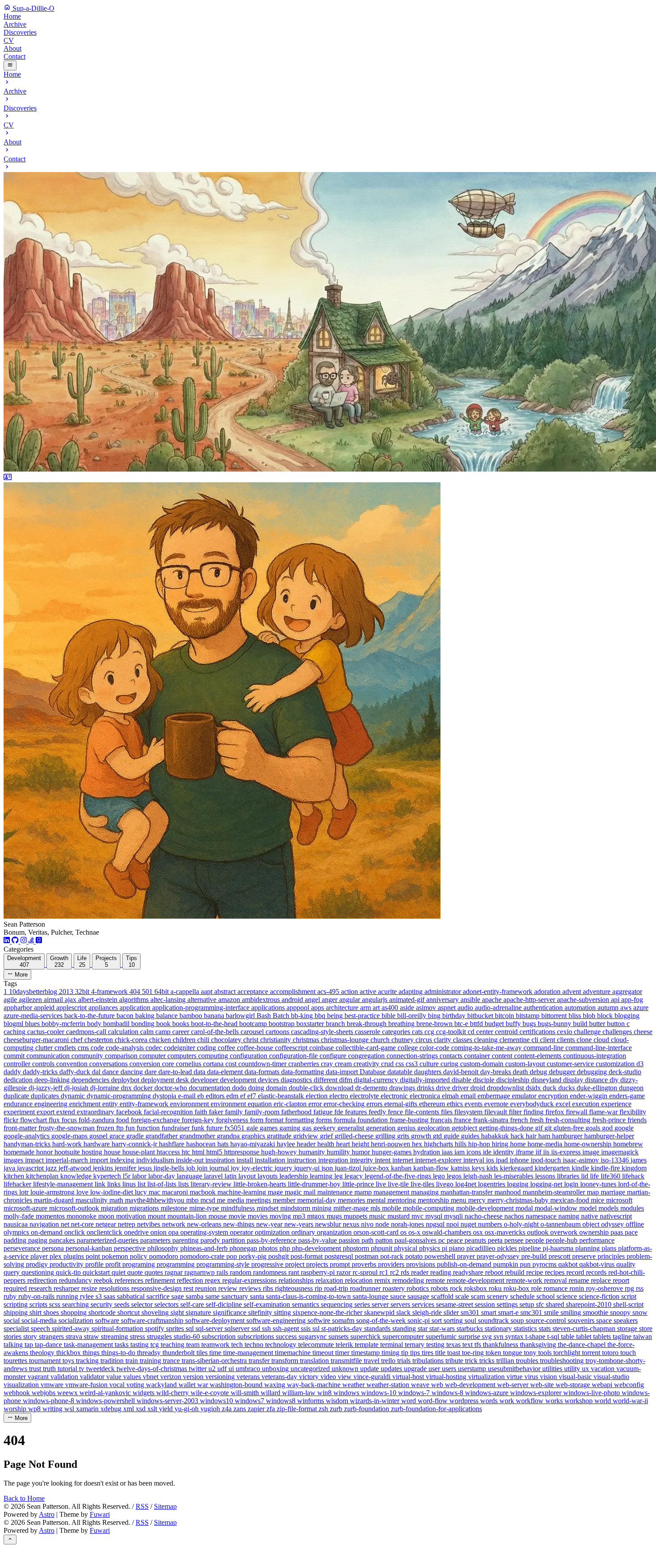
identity (504, 1152)
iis (547, 1152)
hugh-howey (280, 1152)
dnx (127, 1088)
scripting (16, 1304)
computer (153, 1055)
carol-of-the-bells (216, 1031)
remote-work (525, 1280)
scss (55, 1304)
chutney (403, 1039)
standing (405, 1328)
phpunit (382, 1248)
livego (445, 1184)
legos (455, 1176)
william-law (299, 1392)
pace (631, 1232)
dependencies (91, 1080)
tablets (603, 1336)
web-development (471, 1384)
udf (222, 1368)
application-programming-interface (201, 1007)
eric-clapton (291, 1104)
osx (479, 1232)
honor (45, 1152)
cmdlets (66, 1047)
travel (372, 1360)
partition (234, 1240)
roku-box (517, 1288)
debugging (593, 1072)
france (463, 1120)
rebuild (515, 1272)
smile (552, 1312)
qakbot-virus (597, 1264)
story (31, 1336)
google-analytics (27, 1136)
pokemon (116, 1256)
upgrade (416, 1368)
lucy (142, 1192)
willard (271, 1392)
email (469, 1096)
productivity (67, 1264)
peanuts (476, 1240)
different (326, 1080)
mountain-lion (187, 1216)
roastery (394, 1288)
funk (198, 1128)
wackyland (162, 1384)
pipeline (531, 1248)
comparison (122, 1055)
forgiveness (233, 1120)
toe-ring (474, 1352)
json (328, 1168)
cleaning (486, 1039)
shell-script (628, 1304)
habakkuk (496, 1136)
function (149, 1128)
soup (518, 1320)
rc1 (384, 1272)
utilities (553, 1368)
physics (430, 1248)
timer (343, 1352)
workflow (530, 1400)
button (617, 1023)
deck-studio (625, 1072)
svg (488, 1336)
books (181, 1023)
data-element (226, 1072)
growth (422, 1136)
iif (539, 1152)
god (608, 1128)
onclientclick (105, 1232)
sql (190, 1328)
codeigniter (180, 1047)
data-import (343, 1072)
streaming (115, 1336)
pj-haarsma (559, 1248)
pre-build (534, 1256)
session (486, 1304)
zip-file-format (298, 1408)
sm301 (471, 1312)
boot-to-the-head (215, 1023)
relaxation (330, 1280)
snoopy (621, 1312)
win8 (325, 1392)
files (447, 1112)
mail (310, 1192)
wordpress (464, 1400)
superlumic (442, 1336)
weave (421, 1384)
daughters (428, 1072)
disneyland (547, 1080)
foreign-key (199, 1120)
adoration (548, 991)
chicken (161, 1039)
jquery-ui (307, 1168)
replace (602, 1280)
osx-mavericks (506, 1232)
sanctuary (235, 1296)
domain (277, 1088)
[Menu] (10, 65)
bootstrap (282, 1023)
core (169, 1064)
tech (238, 1344)
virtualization (487, 1376)
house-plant (139, 1152)
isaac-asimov (582, 1160)
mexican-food (570, 1200)
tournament (45, 1360)
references (130, 1280)
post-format (307, 1256)
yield (166, 1408)
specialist (17, 1328)
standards (378, 1328)
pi (445, 1248)
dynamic (74, 1096)
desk (183, 1080)
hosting (93, 1152)
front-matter (21, 1128)
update (370, 1368)
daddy (13, 1072)
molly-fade (20, 1216)
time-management (249, 1352)
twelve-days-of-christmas (152, 1368)
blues (33, 1023)
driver (461, 1088)
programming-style (223, 1264)
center (485, 1031)
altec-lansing (168, 999)
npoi (453, 1224)
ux (586, 1368)
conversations (109, 1064)
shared (556, 1304)
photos (269, 1248)
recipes (555, 1272)
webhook (18, 1392)
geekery (325, 1128)
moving (281, 1216)
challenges (618, 1031)
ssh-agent (287, 1328)
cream (344, 1064)
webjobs (44, 1392)
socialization (76, 1320)
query (12, 1272)
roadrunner (366, 1288)
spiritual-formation (118, 1328)
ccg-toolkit (452, 1031)
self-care (193, 1304)
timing (391, 1352)
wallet (188, 1384)
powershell (440, 1256)
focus (70, 1120)
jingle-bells (170, 1168)
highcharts (439, 1144)
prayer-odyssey (499, 1256)
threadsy (149, 1352)
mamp (364, 1192)
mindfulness (239, 1208)
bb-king (303, 1015)
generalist (351, 1128)
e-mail (187, 1096)
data (200, 1072)
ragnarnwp (200, 1272)
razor (344, 1272)
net (66, 1224)
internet (403, 1160)
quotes (155, 1272)
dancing (132, 1072)
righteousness (295, 1288)
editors (216, 1096)
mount (157, 1216)
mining (322, 1208)
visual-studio (611, 1376)
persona (54, 1248)
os (404, 1232)
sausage (419, 1296)
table (568, 1336)
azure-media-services (34, 1015)
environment (229, 1104)
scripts (39, 1304)
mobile (392, 1208)
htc (187, 1152)
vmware (53, 1384)
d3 (640, 1064)
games (269, 1128)
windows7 (250, 1400)
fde (339, 1112)
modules (632, 1208)
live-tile (399, 1184)
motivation (132, 1216)
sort (438, 1320)
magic (294, 1192)
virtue (515, 1376)
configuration (249, 1055)
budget (495, 1023)
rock (457, 1288)
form (257, 1120)
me (222, 1200)
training (151, 1360)
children (185, 1039)
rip (319, 1288)
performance (596, 1240)
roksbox (476, 1288)
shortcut (129, 1312)
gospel (99, 1136)
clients (567, 1039)
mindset (268, 1208)
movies (259, 1216)
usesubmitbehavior (515, 1368)
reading (441, 1272)
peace (456, 1240)
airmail (54, 999)
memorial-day (317, 1200)
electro (339, 1096)
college (408, 1047)
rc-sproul (366, 1272)
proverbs (365, 1264)
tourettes (16, 1360)
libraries (569, 1176)
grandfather (162, 1136)
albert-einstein (98, 999)
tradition (112, 1360)
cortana (214, 1064)
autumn (609, 1007)
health (326, 1144)
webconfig (629, 1384)
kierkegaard (517, 1168)
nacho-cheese (484, 1216)
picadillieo (481, 1248)
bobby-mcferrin (64, 1023)
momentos (51, 1216)
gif (539, 1128)
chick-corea (132, 1039)
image (591, 1152)
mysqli (454, 1216)
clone (585, 1039)
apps (318, 1007)
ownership (594, 1232)
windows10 (217, 1400)
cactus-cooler (46, 1031)
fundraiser (176, 1128)
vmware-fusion (87, 1384)
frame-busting (410, 1120)
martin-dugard (54, 1200)
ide (488, 1152)
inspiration (221, 1160)
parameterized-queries (108, 1240)
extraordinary (96, 1112)
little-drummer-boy (315, 1184)
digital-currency (377, 1080)
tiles (202, 1352)
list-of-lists (162, 1184)
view (345, 1376)
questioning (38, 1272)
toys (69, 1360)
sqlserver (237, 1328)
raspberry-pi (318, 1272)
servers (401, 1304)
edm (233, 1096)
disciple (484, 1080)
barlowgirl (241, 1015)
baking (145, 1015)
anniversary (443, 999)
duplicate (17, 1096)
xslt (153, 1408)
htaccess (169, 1152)
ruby (11, 1296)
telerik (345, 1344)
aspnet (447, 1007)
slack (404, 1312)
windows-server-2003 (168, 1400)
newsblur (329, 1224)
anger (330, 999)
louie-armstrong (53, 1192)
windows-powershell (106, 1400)
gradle (135, 1136)
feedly (378, 1112)
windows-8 (448, 1392)
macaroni (176, 1192)
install (246, 1160)
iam (460, 1152)
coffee (227, 1047)
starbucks (471, 1328)
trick (472, 1360)
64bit (162, 991)
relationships (297, 1280)
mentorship (434, 1200)
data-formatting (303, 1072)
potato (414, 1256)
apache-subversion (584, 999)
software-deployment (215, 1320)
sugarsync (313, 1336)
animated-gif (407, 999)
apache (492, 999)
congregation (367, 1055)
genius (407, 1128)
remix (383, 1280)
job (191, 1168)
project (295, 1264)
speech (41, 1328)
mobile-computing (429, 1208)
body (95, 1023)
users (450, 1368)
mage (276, 1192)
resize (90, 1288)
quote (136, 1272)
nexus (352, 1224)
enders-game (627, 1096)
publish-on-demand (465, 1264)
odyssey (613, 1224)
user (435, 1368)
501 (148, 991)
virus (532, 1376)
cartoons (278, 1031)
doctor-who (171, 1088)
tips (416, 1352)
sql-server (209, 1328)
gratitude (280, 1136)
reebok (104, 1280)
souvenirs (582, 1320)
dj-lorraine (105, 1088)
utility (573, 1368)
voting (136, 1384)
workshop (579, 1400)
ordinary (304, 1232)
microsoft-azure (26, 1208)
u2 (212, 1368)
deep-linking (52, 1080)
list (142, 1184)
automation (581, 1007)
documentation (210, 1088)
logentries (492, 1184)
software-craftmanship (153, 1320)
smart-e (509, 1312)
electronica (426, 1096)
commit (15, 1055)
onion (159, 1232)
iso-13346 (616, 1160)
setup (527, 1304)
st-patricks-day (342, 1328)
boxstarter (311, 1023)
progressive (268, 1264)
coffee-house (256, 1047)
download (340, 1088)
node (383, 1224)
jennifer (126, 1168)
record (576, 1272)
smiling (572, 1312)
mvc (418, 1216)
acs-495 (329, 991)
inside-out (190, 1160)
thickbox (69, 1352)
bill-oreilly (412, 1015)
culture (429, 1064)
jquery (284, 1168)
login (572, 1184)
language (190, 1176)
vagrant (39, 1376)
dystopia (165, 1096)
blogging (626, 1015)
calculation (124, 1031)
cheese (643, 1031)
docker (143, 1088)
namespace (542, 1216)
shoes (52, 1312)
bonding (143, 1023)
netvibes (149, 1224)
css (400, 1064)
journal (220, 1168)
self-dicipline (225, 1304)
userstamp (473, 1368)
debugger (563, 1072)
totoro (611, 1352)
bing (435, 1015)
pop (232, 1256)
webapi (603, 1384)
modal (525, 1208)
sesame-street (455, 1304)
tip (405, 1352)
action (350, 991)
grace (117, 1136)
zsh (324, 1408)
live (382, 1184)
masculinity (92, 1200)
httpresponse (242, 1152)
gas (307, 1128)
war (203, 1384)
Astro (46, 1514)
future (215, 1128)
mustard (399, 1216)
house (113, 1152)
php (285, 1248)
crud (388, 1064)
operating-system (205, 1232)
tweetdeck (101, 1368)
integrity (362, 1160)
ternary (415, 1344)
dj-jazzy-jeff (46, 1088)
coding (207, 1047)
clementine (515, 1039)
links (114, 1184)
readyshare (469, 1272)
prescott (560, 1256)
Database (373, 1072)
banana (215, 1015)
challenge (588, 1031)
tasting (140, 1344)
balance (167, 1015)
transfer (260, 1360)
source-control (547, 1320)
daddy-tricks (41, 1072)
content (503, 1055)
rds (406, 1272)
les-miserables (514, 1176)
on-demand (47, 1232)
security (102, 1304)
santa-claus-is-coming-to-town (309, 1296)
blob (590, 1015)
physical (406, 1248)
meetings (259, 1200)
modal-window (557, 1208)
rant (294, 1272)
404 (135, 991)
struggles (160, 1336)
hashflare (172, 1144)
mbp (193, 1200)
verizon (171, 1376)
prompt (341, 1264)
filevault (496, 1112)
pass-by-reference (272, 1240)
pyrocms (545, 1264)
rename (580, 1280)
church (380, 1039)
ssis (306, 1328)
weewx (68, 1392)
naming (569, 1216)
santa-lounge (371, 1296)
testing (436, 1344)
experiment (20, 1112)
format (275, 1120)
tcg (155, 1344)
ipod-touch (547, 1160)
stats (545, 1328)
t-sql (554, 1336)
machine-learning (242, 1192)
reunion (206, 1288)
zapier (257, 1408)
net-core (83, 1224)
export (46, 1112)
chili (204, 1039)
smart (489, 1312)
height (361, 1144)
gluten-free (569, 1128)
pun (526, 1264)
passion (350, 1240)
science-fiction (600, 1296)
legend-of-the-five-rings (399, 1176)
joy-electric (257, 1168)
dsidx (534, 1088)
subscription (219, 1336)
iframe (526, 1152)
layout (247, 1176)
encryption (554, 1096)
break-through (367, 1023)
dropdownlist (506, 1088)
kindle (581, 1168)
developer (205, 1080)
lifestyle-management (64, 1184)
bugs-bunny (555, 1023)
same (213, 1296)
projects (318, 1264)
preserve (585, 1256)
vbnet (151, 1376)
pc (442, 1240)
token (494, 1352)
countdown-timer (263, 1064)
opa (174, 1232)
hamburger (568, 1136)
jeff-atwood (75, 1168)
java (10, 1168)
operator (242, 1232)
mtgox (317, 1216)
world (603, 1400)
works (555, 1400)
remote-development (476, 1280)
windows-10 (379, 1392)
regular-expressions (250, 1280)
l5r (127, 1176)
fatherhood (297, 1112)
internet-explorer (439, 1160)
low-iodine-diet (112, 1192)
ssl (316, 1328)
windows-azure (487, 1392)
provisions (421, 1264)
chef (77, 1039)
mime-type (205, 1208)
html (199, 1152)
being (336, 1015)
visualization (22, 1384)
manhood (508, 1192)
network (174, 1224)
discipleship (513, 1080)
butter (598, 1023)
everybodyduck (533, 1104)
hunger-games (392, 1152)
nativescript (616, 1216)
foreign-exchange (156, 1120)
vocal (117, 1384)
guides (471, 1136)
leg (339, 1176)
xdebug (111, 1408)
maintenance (335, 1192)
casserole (368, 1031)
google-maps (70, 1136)
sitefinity (261, 1312)
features (357, 1112)
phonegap (244, 1248)
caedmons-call (87, 1031)
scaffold (443, 1296)
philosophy (163, 1248)
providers (392, 1264)
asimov (427, 1007)
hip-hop (480, 1144)
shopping (74, 1312)
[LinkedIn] (8, 941)
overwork (564, 1232)
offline (635, 1224)
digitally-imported (426, 1080)
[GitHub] (16, 941)
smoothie (596, 1312)
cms (84, 1047)
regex (213, 1280)
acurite (388, 991)
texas (454, 1344)
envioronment (190, 1104)
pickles (508, 1248)
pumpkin (506, 1264)
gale (253, 1128)
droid (478, 1088)
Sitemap (165, 1506)
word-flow (433, 1400)
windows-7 (415, 1392)
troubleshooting (562, 1360)
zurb (337, 1408)
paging (38, 1240)
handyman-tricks (28, 1144)
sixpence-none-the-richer (328, 1312)
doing (257, 1088)
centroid (507, 1031)
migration (115, 1208)
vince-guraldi (372, 1376)
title (441, 1352)
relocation (359, 1280)
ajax (71, 999)
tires (428, 1352)
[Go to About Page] (328, 696)
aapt (207, 991)
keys (479, 1168)
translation (315, 1360)
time (216, 1352)
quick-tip (69, 1272)
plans (610, 1248)
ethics (456, 1104)
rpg (630, 1288)
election (317, 1096)
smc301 (532, 1312)
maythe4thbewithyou (155, 1200)
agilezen (31, 999)
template (367, 1344)
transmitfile (347, 1360)
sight (178, 1312)
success (287, 1336)
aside (408, 1007)
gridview (306, 1136)
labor (140, 1176)
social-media (39, 1320)
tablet (584, 1336)
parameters (156, 1240)
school (546, 1296)
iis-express (566, 1152)
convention (72, 1064)
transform (285, 1360)
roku (496, 1288)
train (132, 1360)
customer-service (571, 1064)
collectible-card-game (367, 1047)
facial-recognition (169, 1112)
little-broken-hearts (260, 1184)
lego (440, 1176)
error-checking (345, 1104)
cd (472, 1031)
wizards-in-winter (375, 1400)
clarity (443, 1039)
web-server (513, 1384)
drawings (403, 1088)
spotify (155, 1328)
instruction (302, 1160)
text (468, 1344)
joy (236, 1168)
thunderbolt (179, 1352)
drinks (426, 1088)
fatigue (323, 1112)
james (639, 1160)
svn (499, 1336)
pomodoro (164, 1256)
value (114, 1376)
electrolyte (365, 1096)
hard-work (67, 1144)
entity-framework (145, 1104)
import (100, 1160)
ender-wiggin (589, 1096)
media (236, 1200)
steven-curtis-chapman (584, 1328)
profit (113, 1264)
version (194, 1376)
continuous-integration (594, 1055)
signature (199, 1312)
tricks (487, 1360)
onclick (75, 1232)
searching (76, 1304)
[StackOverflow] (32, 941)
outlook (538, 1232)
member (285, 1200)
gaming (290, 1128)
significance (230, 1312)
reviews (251, 1288)
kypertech (108, 1176)
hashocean (201, 1144)
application (136, 1007)
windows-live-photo (592, 1392)
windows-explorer (536, 1392)
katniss (461, 1168)
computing (214, 1055)
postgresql (339, 1256)
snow (640, 1312)
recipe (535, 1272)
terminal (392, 1344)
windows (347, 1392)
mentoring (402, 1200)
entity (111, 1104)
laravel (214, 1176)
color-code (435, 1047)
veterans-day (280, 1376)
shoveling (155, 1312)
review (228, 1288)
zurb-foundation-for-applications (436, 1408)
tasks (122, 1344)
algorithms (134, 999)
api (616, 999)
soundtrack (494, 1320)
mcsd (208, 1200)
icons (474, 1152)
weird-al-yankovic (106, 1392)
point (94, 1256)
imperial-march (68, 1160)
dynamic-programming (120, 1096)
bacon (125, 1015)
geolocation (434, 1128)
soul (471, 1320)
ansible (471, 999)
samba (195, 1296)
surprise (470, 1336)
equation (261, 1104)
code (98, 1047)
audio (466, 1007)
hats (223, 1144)
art (377, 1007)
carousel (253, 1031)
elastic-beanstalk (282, 1096)
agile (11, 999)
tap (30, 1344)
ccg (430, 1031)
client (548, 1039)
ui (232, 1368)
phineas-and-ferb (204, 1248)
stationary (499, 1328)
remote (436, 1280)
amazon (230, 999)
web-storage (574, 1384)
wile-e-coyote (211, 1392)
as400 (391, 1007)
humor (362, 1152)
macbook (203, 1192)
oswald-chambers (447, 1232)
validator (93, 1376)
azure (640, 1007)
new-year (270, 1224)
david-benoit (461, 1072)
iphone (520, 1160)
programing (139, 1264)
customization (616, 1064)
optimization (273, 1232)
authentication (544, 1007)
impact (35, 1160)
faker (217, 1112)
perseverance (23, 1248)
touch (628, 1352)
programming (176, 1264)
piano (457, 1248)
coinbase (322, 1047)
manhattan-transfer (467, 1192)
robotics (419, 1288)
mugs (335, 1216)
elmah (451, 1096)
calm (147, 1031)
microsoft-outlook (75, 1208)
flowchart (34, 1120)
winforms (311, 1400)
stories (13, 1336)
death (521, 1072)
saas (110, 1296)
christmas (307, 1039)
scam (479, 1296)
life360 (611, 1176)
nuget (469, 1224)
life (595, 1176)
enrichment (85, 1104)
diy (615, 1080)
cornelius (189, 1064)
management (392, 1192)
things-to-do (119, 1352)
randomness (270, 1272)
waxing (275, 1384)
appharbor (19, 1007)
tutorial (68, 1368)
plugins (74, 1256)
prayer (467, 1256)
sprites (176, 1328)
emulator (525, 1096)
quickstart (97, 1272)
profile (95, 1264)
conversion (145, 1064)
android (293, 999)
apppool (298, 1007)
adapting (411, 991)
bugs (530, 1023)
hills (461, 1144)
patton (384, 1240)
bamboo (191, 1015)
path (368, 1240)
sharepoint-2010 (589, 1304)
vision (549, 1376)
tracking (88, 1360)
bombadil (117, 1023)
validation (65, 1376)
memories (352, 1200)
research (41, 1288)
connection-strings (413, 1055)
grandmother (198, 1136)
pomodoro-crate (203, 1256)
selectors (167, 1304)
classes (463, 1039)
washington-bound (237, 1384)
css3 (412, 1064)
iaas (448, 1152)
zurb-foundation (367, 1408)
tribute (455, 1360)
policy (139, 1256)
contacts (452, 1055)
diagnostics (297, 1080)
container (478, 1055)
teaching (173, 1344)
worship (16, 1408)
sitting (283, 1312)
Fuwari (100, 1514)
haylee (287, 1144)
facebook (130, 1112)
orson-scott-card (376, 1232)
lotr (24, 1192)
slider (452, 1312)
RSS (142, 1506)
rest (189, 1288)
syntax (515, 1336)
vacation (603, 1368)
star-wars (443, 1328)
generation (381, 1128)
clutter (44, 1047)
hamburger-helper (609, 1136)
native (590, 1216)
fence (396, 1112)
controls (44, 1064)
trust (36, 1368)
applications (268, 1007)
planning (588, 1248)
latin (231, 1176)
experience (616, 1104)
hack (518, 1136)
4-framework (110, 991)
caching (15, 1031)
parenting (186, 1240)
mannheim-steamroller (555, 1192)
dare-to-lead (176, 1072)
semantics (306, 1304)
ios (491, 1160)
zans (240, 1408)
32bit (83, 991)
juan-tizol (349, 1168)
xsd (141, 1408)
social (12, 1320)
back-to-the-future (90, 1015)
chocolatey (227, 1039)
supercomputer (404, 1336)
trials (404, 1360)
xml (129, 1408)
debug (539, 1072)
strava (75, 1336)
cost (231, 1064)
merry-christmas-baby (518, 1200)
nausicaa (16, 1224)
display (574, 1080)
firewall (577, 1112)
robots (440, 1288)
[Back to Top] (10, 1539)
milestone (175, 1208)
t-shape (536, 1336)
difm (346, 1080)
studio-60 (188, 1336)
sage (178, 1296)
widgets (144, 1392)
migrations (145, 1208)
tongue (513, 1352)
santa (258, 1296)
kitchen (15, 1176)
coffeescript (292, 1047)
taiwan (642, 1336)
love (83, 1192)
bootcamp (254, 1023)
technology (281, 1344)
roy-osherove (605, 1288)
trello (389, 1360)
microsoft (619, 1200)
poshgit (279, 1256)
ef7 (252, 1096)
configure (334, 1055)
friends (637, 1120)
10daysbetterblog (34, 991)
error (316, 1104)
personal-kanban (90, 1248)
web (438, 1384)
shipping (16, 1312)
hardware (97, 1144)
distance (597, 1080)
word (409, 1400)
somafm (344, 1320)
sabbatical (131, 1296)
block (605, 1015)
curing (450, 1064)
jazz (52, 1168)
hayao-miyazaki (253, 1144)
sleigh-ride (428, 1312)
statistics (526, 1328)
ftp (120, 1128)
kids (493, 1168)
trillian (506, 1360)
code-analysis (125, 1047)
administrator (443, 991)
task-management (89, 1344)
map (594, 1192)
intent (383, 1160)
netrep (127, 1224)
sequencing (337, 1304)
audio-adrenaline (499, 1007)
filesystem (469, 1112)
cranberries (304, 1064)
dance (111, 1072)
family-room (263, 1112)
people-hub (562, 1240)
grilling (386, 1136)
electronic (395, 1096)
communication (48, 1055)
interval (474, 1160)
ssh (267, 1328)
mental (377, 1200)
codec (154, 1047)
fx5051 (235, 1128)
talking (14, 1344)
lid (585, 1176)
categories (397, 1031)
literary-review (212, 1184)
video (329, 1376)
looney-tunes (599, 1184)
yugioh (211, 1408)
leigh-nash (478, 1176)
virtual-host (409, 1376)
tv (82, 1368)
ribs (269, 1288)
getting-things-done (507, 1128)
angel (313, 999)
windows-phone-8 (49, 1400)
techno (255, 1344)
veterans (249, 1376)
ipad (503, 1160)
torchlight (567, 1352)
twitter (198, 1368)
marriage (614, 1192)
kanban (402, 1168)
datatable (400, 1072)
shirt (36, 1312)
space (605, 1320)
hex (418, 1144)
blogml (14, 1023)
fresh (537, 1120)
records (597, 1272)
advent (572, 991)
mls (376, 1208)
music (378, 1216)
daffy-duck (75, 1072)
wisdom (338, 1400)
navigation (45, 1224)
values (133, 1376)
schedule (523, 1296)
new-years (299, 1224)
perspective (130, 1248)
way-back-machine (314, 1384)
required (16, 1288)
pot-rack (392, 1256)
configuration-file (294, 1055)
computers (182, 1055)
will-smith (246, 1392)
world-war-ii (630, 1400)
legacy (355, 1176)
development (239, 1080)
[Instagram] (25, 941)
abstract (225, 991)
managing (425, 1192)
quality (625, 1264)
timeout (323, 1352)
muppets (356, 1216)
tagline (623, 1336)
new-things (239, 1224)
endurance (19, 1104)
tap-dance (49, 1344)
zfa (271, 1408)
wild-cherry (173, 1392)
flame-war (604, 1112)
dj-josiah (77, 1088)
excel (564, 1104)
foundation (373, 1120)
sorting (454, 1320)
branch (336, 1023)
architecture (343, 1007)
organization (335, 1232)
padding (16, 1240)
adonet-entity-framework (498, 991)
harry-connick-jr (135, 1144)
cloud (602, 1039)
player (40, 1256)
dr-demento (372, 1088)
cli (535, 1039)
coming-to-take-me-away (487, 1047)
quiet (119, 1272)
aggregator (627, 991)
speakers (626, 1320)
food (123, 1120)
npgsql (436, 1224)
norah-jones (408, 1224)
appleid (45, 1007)
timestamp (366, 1352)
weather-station (388, 1384)
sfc (541, 1304)
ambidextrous (262, 999)
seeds (122, 1304)
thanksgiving (539, 1344)
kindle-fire (606, 1168)
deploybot (126, 1080)
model (588, 1208)
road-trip (337, 1288)
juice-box (377, 1168)
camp (163, 1031)
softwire (319, 1320)
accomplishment (293, 991)
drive (444, 1088)
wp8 (35, 1408)
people (535, 1240)
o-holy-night (522, 1224)
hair (532, 1136)
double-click (307, 1088)
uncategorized (311, 1368)
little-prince (359, 1184)
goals (593, 1128)
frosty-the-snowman (67, 1128)
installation (271, 1160)
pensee (514, 1240)
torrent (592, 1352)
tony (531, 1352)
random (241, 1272)
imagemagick (620, 1152)
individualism (156, 1160)
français (442, 1120)
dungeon (631, 1088)
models (609, 1208)
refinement (161, 1280)
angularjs (375, 999)
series (363, 1304)
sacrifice (158, 1296)
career (181, 1031)
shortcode (102, 1312)
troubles (528, 1360)
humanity (313, 1152)
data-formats (263, 1072)
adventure (597, 991)
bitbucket (481, 1015)
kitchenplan (43, 1176)
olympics (17, 1232)
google (624, 1128)
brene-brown (435, 1023)
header (307, 1144)
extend (66, 1112)
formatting (300, 1120)
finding (534, 1112)
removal (556, 1280)
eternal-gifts (401, 1104)
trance (172, 1360)
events (474, 1104)
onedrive (137, 1232)
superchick (366, 1336)
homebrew (628, 1144)
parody (211, 1240)
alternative (202, 999)
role (537, 1288)
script (628, 1296)
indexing (123, 1160)
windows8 (281, 1400)
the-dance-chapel (582, 1344)
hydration (427, 1152)
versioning (221, 1376)
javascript (31, 1168)
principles (612, 1256)
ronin (577, 1288)
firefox (555, 1112)
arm (366, 1007)
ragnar (174, 1272)
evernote (497, 1104)
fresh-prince (609, 1120)
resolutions (115, 1288)
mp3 (300, 1216)
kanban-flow (432, 1168)
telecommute (317, 1344)
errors (375, 1104)
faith (202, 1112)
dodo (240, 1088)
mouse (218, 1216)
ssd (256, 1328)
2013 (67, 991)
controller (18, 1064)
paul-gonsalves (416, 1240)
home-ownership (588, 1144)
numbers (491, 1224)
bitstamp (528, 1015)
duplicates (46, 1096)
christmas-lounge (345, 1039)
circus (424, 1039)
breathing (402, 1023)
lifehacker (18, 1184)
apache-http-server (530, 999)
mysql (434, 1216)
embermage (494, 1096)
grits (404, 1136)
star (423, 1328)
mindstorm (296, 1208)
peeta (496, 1240)
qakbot (568, 1264)
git (548, 1128)
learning (322, 1176)
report (621, 1280)
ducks (567, 1088)
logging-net (547, 1184)
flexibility (632, 1112)
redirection (43, 1280)
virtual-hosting (447, 1376)
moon (107, 1216)
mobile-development (485, 1208)
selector (142, 1304)
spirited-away (71, 1328)
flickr (12, 1120)
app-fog (632, 999)
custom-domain (482, 1064)
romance (556, 1288)
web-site (543, 1384)
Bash (265, 1015)
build (581, 1023)
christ (251, 1039)
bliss (576, 1015)
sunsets (339, 1336)
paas (617, 1232)
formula (345, 1120)
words (489, 1400)
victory (309, 1376)
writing (53, 1408)
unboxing (276, 1368)
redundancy (76, 1280)
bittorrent (555, 1015)
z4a (227, 1408)
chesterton (99, 1039)
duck (550, 1088)
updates (392, 1368)
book (164, 1023)
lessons (546, 1176)
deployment (158, 1080)
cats (418, 1031)
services (424, 1304)
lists (184, 1184)
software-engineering (276, 1320)
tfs (478, 1344)
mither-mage (351, 1208)
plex (56, 1256)
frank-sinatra (491, 1120)
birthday (454, 1015)
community (88, 1055)
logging (518, 1184)
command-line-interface (598, 1047)
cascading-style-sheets (323, 1031)
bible (389, 1015)
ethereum (433, 1104)
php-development (317, 1248)
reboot (495, 1272)
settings (508, 1304)
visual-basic (576, 1376)
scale (463, 1296)
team (193, 1344)
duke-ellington (598, 1088)
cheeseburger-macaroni (37, 1039)
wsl (70, 1408)
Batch (282, 1015)
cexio (565, 1031)
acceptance (253, 991)
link (101, 1184)
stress (138, 1336)
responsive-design (157, 1288)
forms (325, 1120)
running (68, 1296)
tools (545, 1352)
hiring (501, 1144)
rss (640, 1288)
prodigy (38, 1264)
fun (131, 1128)
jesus (146, 1168)
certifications (538, 1031)
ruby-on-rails (37, 1296)
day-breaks (496, 1072)
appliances (104, 1007)
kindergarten (553, 1168)
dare (151, 1072)
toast (454, 1352)
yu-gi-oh (187, 1408)
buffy (514, 1023)
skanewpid (380, 1312)
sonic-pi (419, 1320)
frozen (106, 1128)
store (645, 1328)
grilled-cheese (355, 1136)
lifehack (633, 1176)
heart (344, 1144)
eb (201, 1096)
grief (327, 1136)
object (591, 1224)
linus (129, 1184)
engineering (51, 1104)
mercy (477, 1200)
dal (97, 1072)
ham (545, 1136)
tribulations (428, 1360)
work (507, 1400)
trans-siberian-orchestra (215, 1360)
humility (339, 1152)
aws (626, 1007)
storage (628, 1328)
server (381, 1304)
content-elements (538, 1055)
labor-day (162, 1176)
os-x (415, 1232)
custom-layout (526, 1064)
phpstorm (357, 1248)
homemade (20, 1152)
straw (92, 1336)
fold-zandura (97, 1120)
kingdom (634, 1168)
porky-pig (253, 1256)
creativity (367, 1064)
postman (367, 1256)
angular (350, 999)
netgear (106, 1224)
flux (55, 1120)
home (518, 1144)
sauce (398, 1296)
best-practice (363, 1015)
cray (328, 1064)
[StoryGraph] (39, 941)
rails (223, 1272)
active (369, 991)
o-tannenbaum (561, 1224)
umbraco (249, 1368)
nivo (368, 1224)
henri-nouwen (391, 1144)
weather (354, 1384)
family (235, 1112)
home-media (545, 1144)
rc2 (395, 1272)
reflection (191, 1280)
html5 (215, 1152)
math (117, 1200)
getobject (465, 1128)
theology (43, 1352)
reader (420, 1272)
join (203, 1168)
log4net (466, 1184)
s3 (99, 1296)
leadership (294, 1176)
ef (243, 1096)
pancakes (63, 1240)
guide (452, 1136)
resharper (67, 1288)
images (14, 1160)
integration (334, 1160)
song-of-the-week (381, 1320)
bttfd (477, 1023)
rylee (87, 1296)
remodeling (409, 1280)
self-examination (268, 1304)
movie (238, 1216)
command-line (544, 1047)
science (567, 1296)
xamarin (88, 1408)
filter (516, 1112)
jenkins (104, 1168)
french (520, 1120)
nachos (515, 1216)
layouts (268, 1176)
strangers (52, 1336)
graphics (254, 1136)
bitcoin (505, 1015)
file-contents (423, 1112)
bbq (321, 1015)
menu (459, 1200)
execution (586, 1104)
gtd (438, 1136)
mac (155, 1192)
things (92, 1352)
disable (462, 1080)
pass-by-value (318, 1240)
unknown (346, 1368)
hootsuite (68, 1152)
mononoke (82, 1216)
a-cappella (185, 991)
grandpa (229, 1136)
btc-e (462, 1023)
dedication (19, 1080)
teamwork (216, 1344)
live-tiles (423, 1184)
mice (598, 1200)
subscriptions (256, 1336)
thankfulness (501, 1344)
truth (50, 1368)
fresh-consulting (568, 1120)
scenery (498, 1296)
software (108, 1320)
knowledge (76, 1176)
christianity (276, 1039)
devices (269, 1080)
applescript (72, 1007)
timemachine (293, 1352)
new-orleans (205, 1224)
